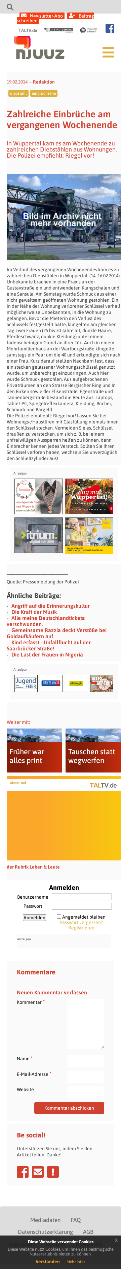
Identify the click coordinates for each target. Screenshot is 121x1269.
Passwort (33, 906)
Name (25, 1058)
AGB (88, 1231)
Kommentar (31, 1002)
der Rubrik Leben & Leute (33, 867)
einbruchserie (44, 93)
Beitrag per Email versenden (38, 1171)
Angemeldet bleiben (84, 917)
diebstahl (18, 93)
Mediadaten (45, 1220)
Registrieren (81, 927)
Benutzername (32, 897)
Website (25, 1089)
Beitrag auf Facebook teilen (23, 1171)
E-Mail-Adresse (34, 1074)
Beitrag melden (53, 1171)
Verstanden (48, 1261)
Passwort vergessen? (81, 922)
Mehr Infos (76, 1262)
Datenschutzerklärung (45, 1231)
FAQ (76, 1220)
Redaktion (44, 82)
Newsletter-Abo (46, 16)
